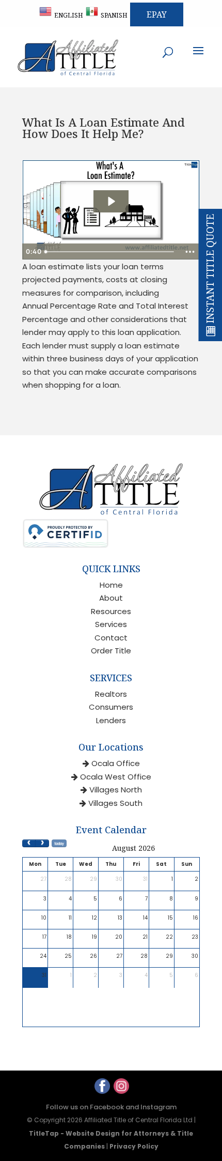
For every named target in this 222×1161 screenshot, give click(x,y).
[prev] (29, 843)
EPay (157, 14)
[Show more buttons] (190, 251)
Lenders (111, 720)
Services (111, 624)
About (111, 597)
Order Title (111, 650)
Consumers (111, 706)
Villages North (115, 789)
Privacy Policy (133, 1146)
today (59, 843)
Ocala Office (115, 763)
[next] (42, 843)
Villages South (115, 803)
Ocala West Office (115, 776)
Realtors (111, 694)
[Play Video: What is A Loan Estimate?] (110, 201)
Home (111, 584)
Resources (111, 611)
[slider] (110, 251)
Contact (111, 637)
